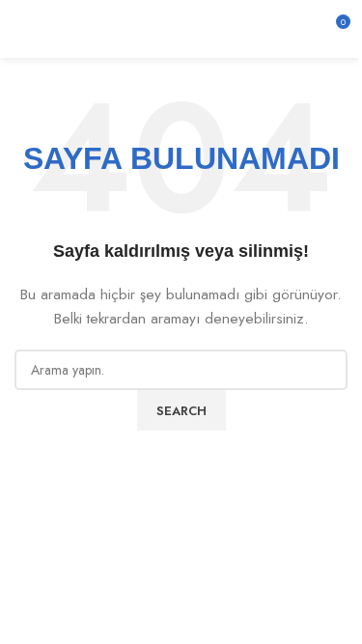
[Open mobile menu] (22, 29)
